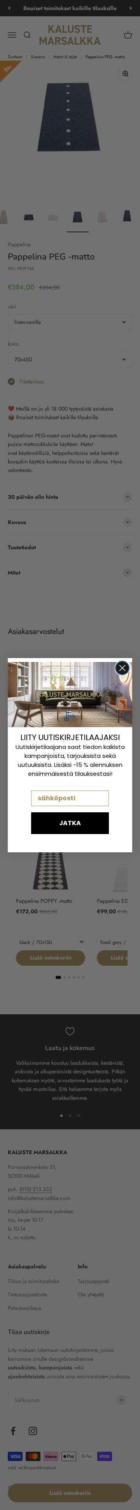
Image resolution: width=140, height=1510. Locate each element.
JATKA (70, 823)
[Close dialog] (122, 668)
